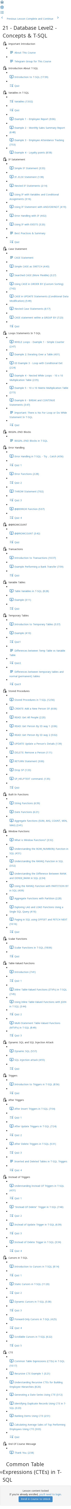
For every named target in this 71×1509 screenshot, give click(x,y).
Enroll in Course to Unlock (35, 1499)
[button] (2, 3)
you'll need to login (50, 1494)
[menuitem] (2, 8)
